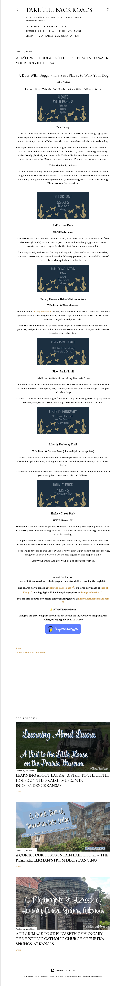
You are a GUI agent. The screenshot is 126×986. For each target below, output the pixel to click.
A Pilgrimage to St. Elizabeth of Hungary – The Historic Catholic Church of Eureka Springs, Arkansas (60, 938)
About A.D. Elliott (38, 31)
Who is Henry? (62, 31)
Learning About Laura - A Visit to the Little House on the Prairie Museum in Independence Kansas (62, 780)
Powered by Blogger (65, 970)
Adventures (28, 652)
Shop (29, 35)
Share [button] (18, 648)
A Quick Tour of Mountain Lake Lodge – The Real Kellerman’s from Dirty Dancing (62, 858)
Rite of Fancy (44, 35)
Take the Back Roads (59, 10)
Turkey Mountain (41, 311)
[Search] (108, 9)
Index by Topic (57, 26)
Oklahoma (39, 652)
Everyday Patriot (67, 35)
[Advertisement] (63, 686)
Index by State (35, 26)
